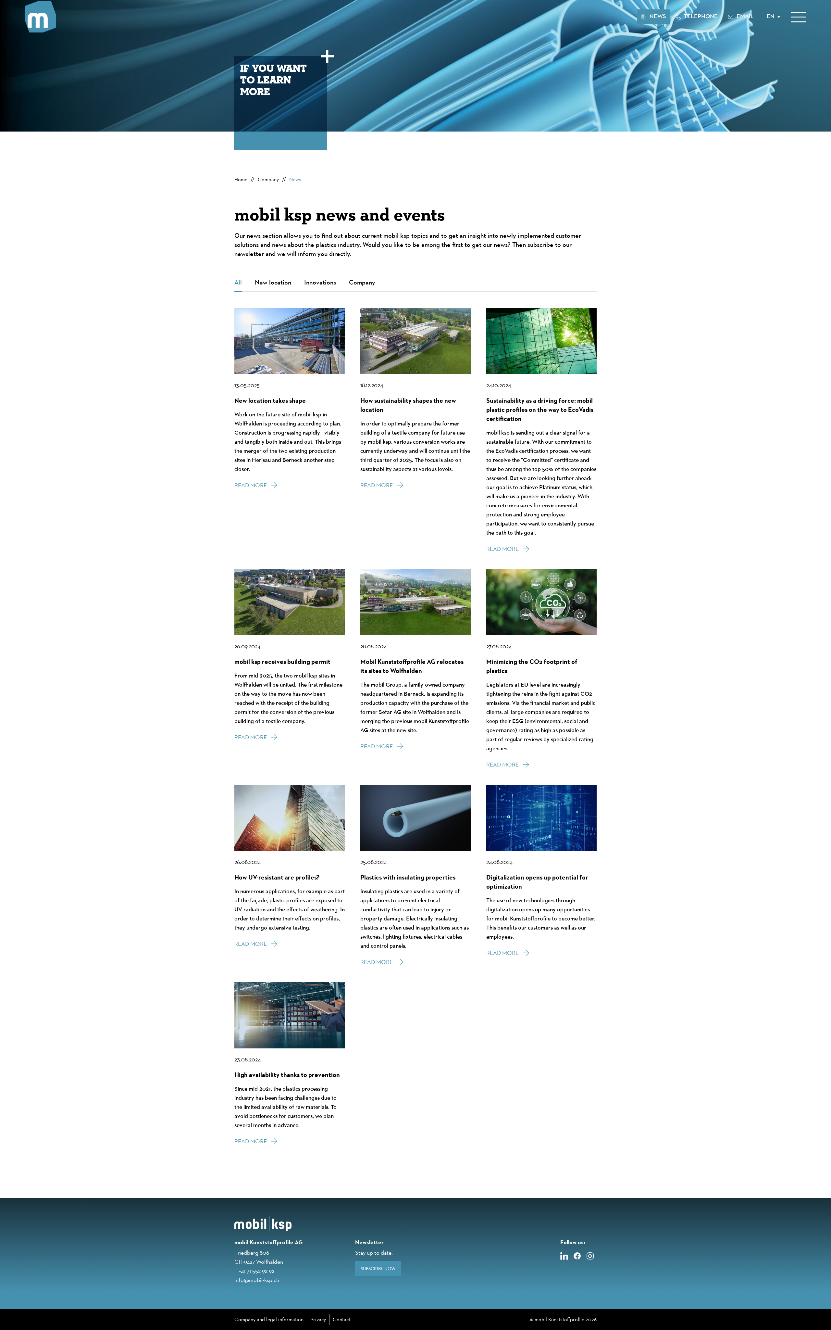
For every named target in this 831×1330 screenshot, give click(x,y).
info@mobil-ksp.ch (256, 1280)
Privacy (318, 1319)
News (295, 179)
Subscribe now (378, 1269)
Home (240, 179)
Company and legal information (269, 1319)
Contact (341, 1319)
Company (268, 179)
